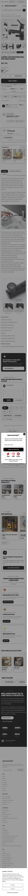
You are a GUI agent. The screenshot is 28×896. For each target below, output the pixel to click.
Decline (13, 889)
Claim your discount (13, 449)
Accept (13, 885)
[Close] (24, 434)
